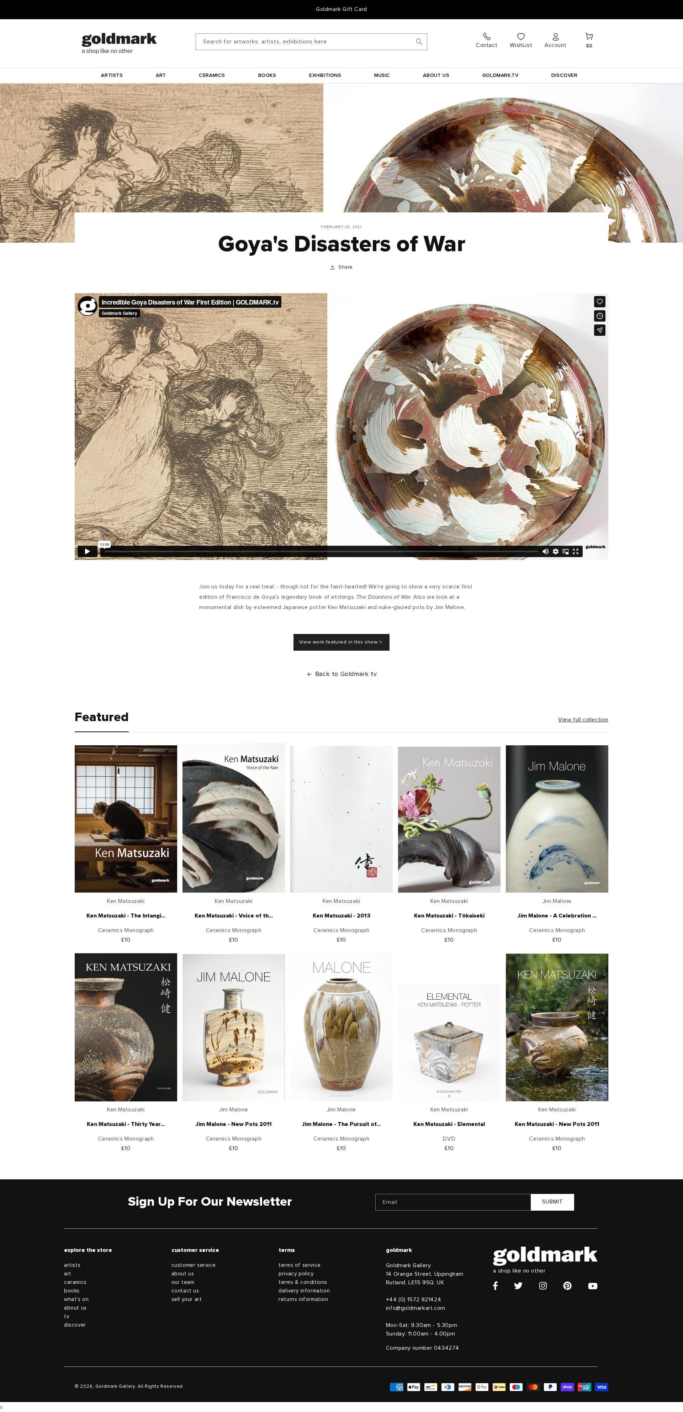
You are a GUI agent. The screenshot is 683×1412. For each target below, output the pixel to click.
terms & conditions (303, 1282)
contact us (185, 1291)
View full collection (583, 720)
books (72, 1291)
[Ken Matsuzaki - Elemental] (449, 1044)
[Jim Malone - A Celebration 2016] (557, 821)
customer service (193, 1265)
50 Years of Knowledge (342, 9)
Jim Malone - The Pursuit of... (341, 1124)
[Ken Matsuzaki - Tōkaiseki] (449, 821)
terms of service (300, 1265)
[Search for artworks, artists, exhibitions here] (419, 41)
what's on (76, 1299)
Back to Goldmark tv (346, 674)
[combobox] (311, 42)
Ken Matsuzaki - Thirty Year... (126, 1124)
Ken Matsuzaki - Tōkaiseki (449, 916)
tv (66, 1316)
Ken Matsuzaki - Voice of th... (234, 916)
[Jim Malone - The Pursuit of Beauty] (341, 1029)
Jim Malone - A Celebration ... (557, 916)
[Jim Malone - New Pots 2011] (233, 1029)
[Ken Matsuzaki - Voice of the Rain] (233, 820)
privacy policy (296, 1273)
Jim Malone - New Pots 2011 (234, 1124)
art (68, 1273)
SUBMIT (552, 1202)
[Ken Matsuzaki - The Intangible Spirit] (126, 821)
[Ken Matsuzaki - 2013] (341, 821)
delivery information (304, 1291)
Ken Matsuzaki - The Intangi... (125, 916)
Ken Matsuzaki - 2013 (341, 916)
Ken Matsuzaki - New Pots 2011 (557, 1124)
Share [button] (345, 267)
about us (75, 1308)
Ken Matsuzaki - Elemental (449, 1124)
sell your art (186, 1299)
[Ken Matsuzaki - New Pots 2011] (557, 1029)
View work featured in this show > (341, 642)
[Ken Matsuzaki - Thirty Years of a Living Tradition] (126, 1029)
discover (75, 1325)
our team (183, 1282)
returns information (303, 1299)
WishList (521, 45)
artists (72, 1265)
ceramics (75, 1282)
